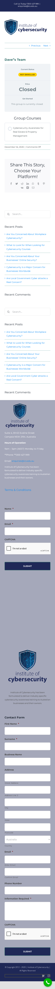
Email (9, 524)
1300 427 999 (33, 4)
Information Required (18, 898)
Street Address (11, 783)
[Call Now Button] (48, 982)
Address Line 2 (11, 795)
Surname (11, 739)
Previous (35, 45)
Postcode (9, 833)
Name (9, 508)
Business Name (13, 754)
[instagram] (49, 976)
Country (8, 846)
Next (45, 45)
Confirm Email (11, 877)
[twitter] (43, 976)
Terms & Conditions (18, 490)
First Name (12, 723)
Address (9, 769)
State (7, 820)
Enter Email (10, 865)
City (6, 808)
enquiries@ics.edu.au (27, 6)
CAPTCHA (10, 539)
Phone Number (13, 883)
